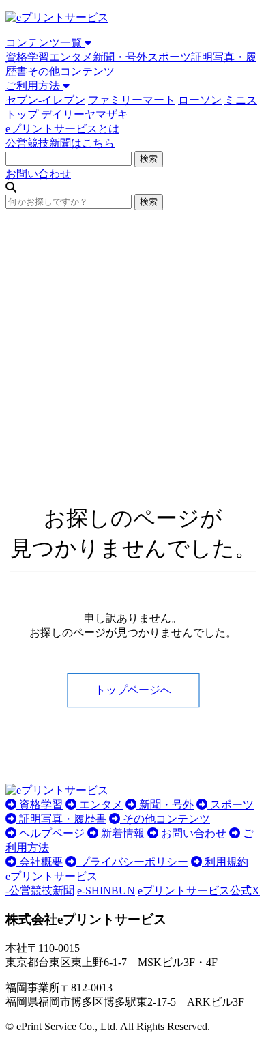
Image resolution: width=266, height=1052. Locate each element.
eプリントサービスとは (62, 128)
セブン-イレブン (45, 100)
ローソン (200, 100)
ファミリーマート (131, 100)
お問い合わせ (38, 174)
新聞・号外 (120, 57)
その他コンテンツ (71, 71)
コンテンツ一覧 (45, 42)
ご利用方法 (34, 85)
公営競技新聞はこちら (60, 143)
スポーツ (169, 57)
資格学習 (27, 57)
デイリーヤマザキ (84, 114)
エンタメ (71, 57)
